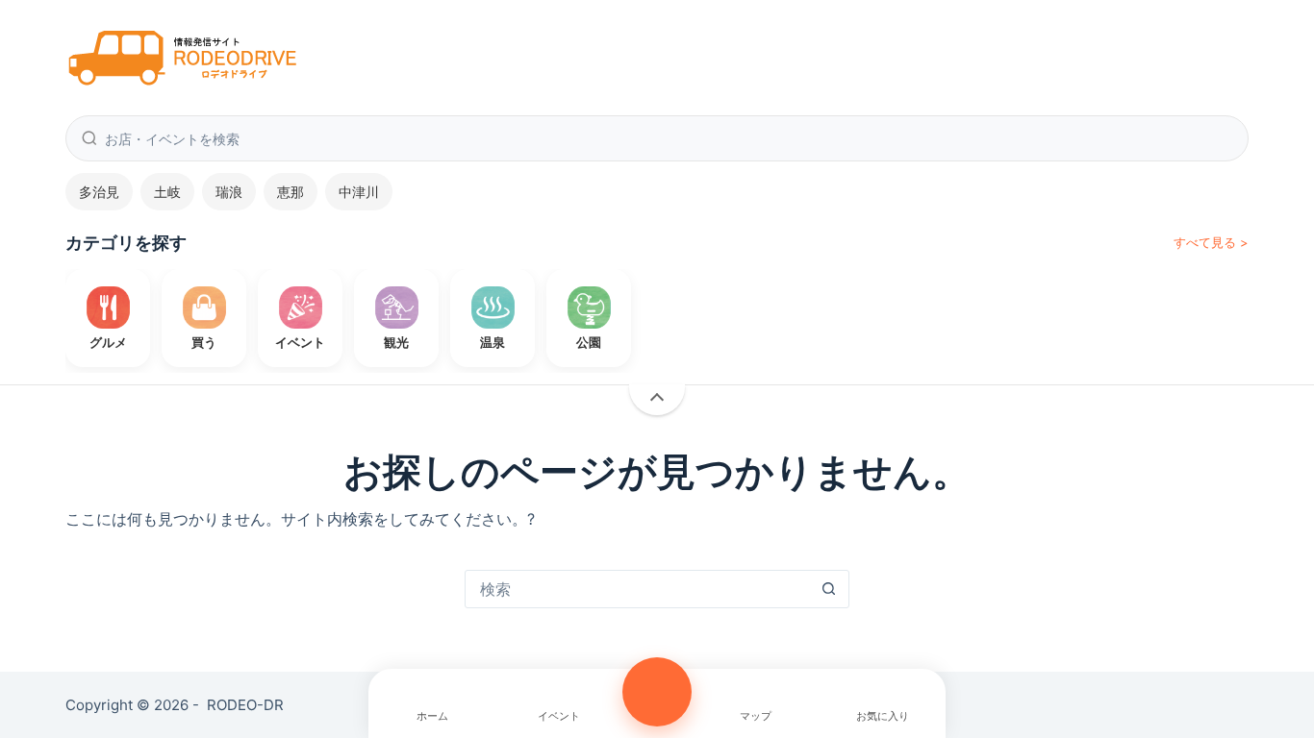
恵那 (290, 192)
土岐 (167, 192)
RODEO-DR (245, 705)
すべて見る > (1211, 242)
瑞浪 (228, 192)
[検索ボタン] (829, 589)
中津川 (359, 192)
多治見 (99, 192)
